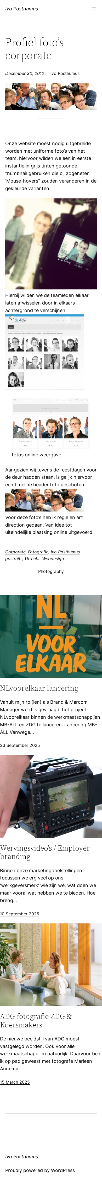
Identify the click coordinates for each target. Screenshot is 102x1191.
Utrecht (32, 558)
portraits (13, 558)
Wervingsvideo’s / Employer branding (45, 852)
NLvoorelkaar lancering (39, 688)
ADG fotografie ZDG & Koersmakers (36, 1020)
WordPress (63, 1170)
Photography (51, 571)
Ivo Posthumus (21, 8)
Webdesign (53, 558)
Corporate (15, 551)
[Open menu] (93, 9)
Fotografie (38, 551)
